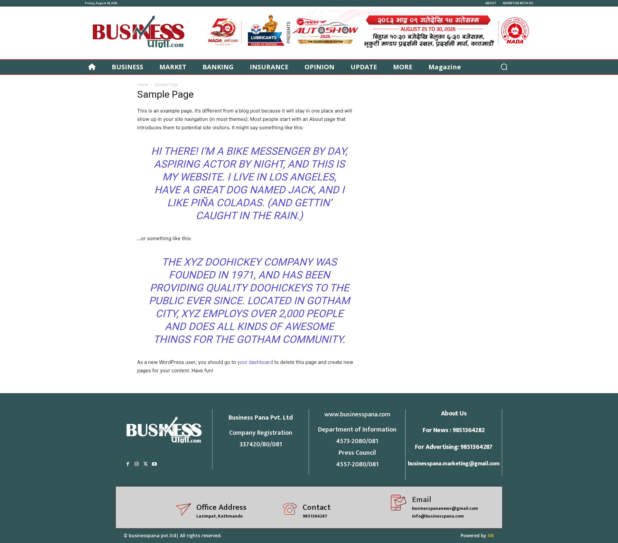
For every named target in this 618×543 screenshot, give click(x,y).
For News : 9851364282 (453, 430)
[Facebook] (128, 464)
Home (142, 84)
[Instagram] (137, 464)
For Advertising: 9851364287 (453, 447)
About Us (453, 413)
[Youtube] (154, 464)
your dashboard (255, 362)
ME (491, 535)
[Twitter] (145, 464)
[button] (504, 66)
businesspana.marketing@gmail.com (454, 464)
